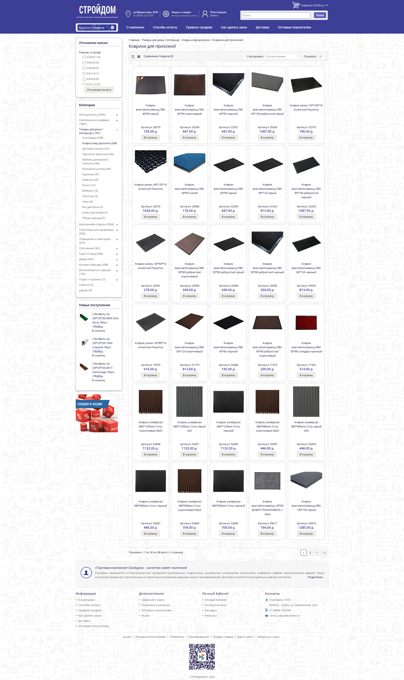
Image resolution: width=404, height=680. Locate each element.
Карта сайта (245, 637)
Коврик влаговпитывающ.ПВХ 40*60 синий (189, 189)
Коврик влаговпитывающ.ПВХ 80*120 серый (267, 189)
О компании (135, 27)
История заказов (215, 605)
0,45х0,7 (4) (93, 57)
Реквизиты (177, 637)
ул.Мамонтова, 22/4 (145, 12)
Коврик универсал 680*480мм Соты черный (150, 503)
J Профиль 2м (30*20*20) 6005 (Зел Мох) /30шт (105, 318)
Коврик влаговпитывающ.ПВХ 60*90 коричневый (189, 109)
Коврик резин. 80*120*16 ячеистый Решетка (150, 187)
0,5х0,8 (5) (92, 68)
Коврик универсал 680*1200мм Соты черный (229, 426)
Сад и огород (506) (91, 254)
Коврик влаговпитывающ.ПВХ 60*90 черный (228, 109)
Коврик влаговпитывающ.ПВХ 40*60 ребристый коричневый (267, 349)
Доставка (262, 27)
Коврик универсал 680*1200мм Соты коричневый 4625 (151, 426)
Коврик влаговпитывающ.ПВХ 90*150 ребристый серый (267, 109)
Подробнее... (316, 577)
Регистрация (218, 12)
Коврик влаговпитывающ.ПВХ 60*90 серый (228, 189)
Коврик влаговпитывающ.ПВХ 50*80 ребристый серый (228, 268)
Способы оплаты (165, 27)
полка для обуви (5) (95, 212)
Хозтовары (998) (92, 138)
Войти (214, 15)
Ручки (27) (89, 185)
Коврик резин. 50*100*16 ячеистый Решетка (306, 107)
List (132, 57)
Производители (198, 637)
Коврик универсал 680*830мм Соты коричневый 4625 (190, 505)
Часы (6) (87, 201)
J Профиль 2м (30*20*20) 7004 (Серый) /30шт (102, 343)
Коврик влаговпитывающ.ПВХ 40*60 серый (150, 109)
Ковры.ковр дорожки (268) (99, 143)
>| (324, 553)
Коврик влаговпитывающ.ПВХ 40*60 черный (228, 347)
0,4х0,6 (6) (92, 62)
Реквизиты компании (155, 605)
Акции (145, 615)
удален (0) (85, 290)
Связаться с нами (152, 600)
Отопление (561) (89, 248)
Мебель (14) (90, 190)
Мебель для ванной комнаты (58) (95, 161)
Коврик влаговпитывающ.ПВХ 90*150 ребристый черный (306, 191)
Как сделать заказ (234, 27)
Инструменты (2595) (92, 114)
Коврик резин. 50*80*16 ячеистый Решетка (150, 345)
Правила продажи (199, 27)
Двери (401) (86, 259)
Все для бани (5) (92, 207)
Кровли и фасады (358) (93, 264)
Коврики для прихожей (228, 40)
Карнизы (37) (90, 174)
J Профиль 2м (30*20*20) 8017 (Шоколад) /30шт (103, 368)
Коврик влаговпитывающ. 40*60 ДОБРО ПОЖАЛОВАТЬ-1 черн (267, 507)
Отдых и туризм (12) (92, 279)
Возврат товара (223, 637)
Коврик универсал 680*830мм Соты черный (228, 503)
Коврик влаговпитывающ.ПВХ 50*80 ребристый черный (267, 268)
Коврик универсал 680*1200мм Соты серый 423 (189, 426)
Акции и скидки (181, 12)
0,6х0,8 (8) (92, 79)
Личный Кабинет (216, 600)
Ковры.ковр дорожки (196, 40)
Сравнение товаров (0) (158, 56)
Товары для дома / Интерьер (160, 40)
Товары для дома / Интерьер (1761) (91, 131)
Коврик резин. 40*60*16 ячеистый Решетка (150, 266)
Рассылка (211, 615)
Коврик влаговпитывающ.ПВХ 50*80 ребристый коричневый (189, 270)
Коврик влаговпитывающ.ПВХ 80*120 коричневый (189, 347)
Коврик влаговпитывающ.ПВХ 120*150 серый (306, 505)
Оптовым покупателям (294, 27)
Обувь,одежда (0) (93, 218)
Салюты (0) (86, 285)
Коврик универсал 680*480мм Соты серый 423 (306, 426)
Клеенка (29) (90, 180)
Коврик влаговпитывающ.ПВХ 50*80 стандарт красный (306, 347)
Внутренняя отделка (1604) (96, 224)
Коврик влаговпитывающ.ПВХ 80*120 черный (306, 268)
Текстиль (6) (90, 196)
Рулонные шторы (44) (96, 169)
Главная (134, 40)
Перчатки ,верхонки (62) (98, 154)
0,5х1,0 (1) (92, 73)
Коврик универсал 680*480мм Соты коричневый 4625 (267, 426)
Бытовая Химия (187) (95, 148)
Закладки (211, 610)
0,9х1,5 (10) (93, 84)
